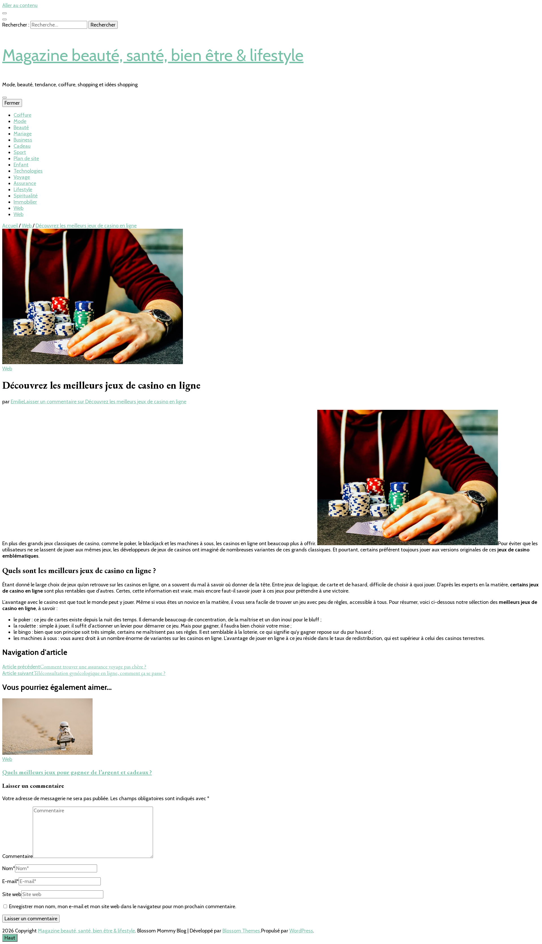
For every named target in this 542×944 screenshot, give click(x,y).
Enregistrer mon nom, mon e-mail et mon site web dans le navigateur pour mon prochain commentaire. (122, 906)
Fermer (12, 103)
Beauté (21, 127)
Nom (8, 868)
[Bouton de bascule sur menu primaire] (4, 97)
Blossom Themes (241, 931)
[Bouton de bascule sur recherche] (4, 19)
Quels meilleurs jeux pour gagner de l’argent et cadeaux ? (77, 772)
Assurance (25, 183)
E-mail (10, 881)
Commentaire (17, 856)
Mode (20, 121)
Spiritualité (26, 196)
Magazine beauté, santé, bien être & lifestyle (152, 55)
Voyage (22, 177)
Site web (11, 894)
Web (18, 208)
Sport (20, 152)
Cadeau (22, 146)
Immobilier (25, 202)
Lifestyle (23, 189)
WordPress (301, 931)
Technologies (28, 171)
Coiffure (22, 115)
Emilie (17, 402)
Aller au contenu (20, 5)
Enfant (21, 165)
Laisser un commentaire (105, 402)
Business (23, 140)
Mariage (23, 134)
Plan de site (26, 158)
